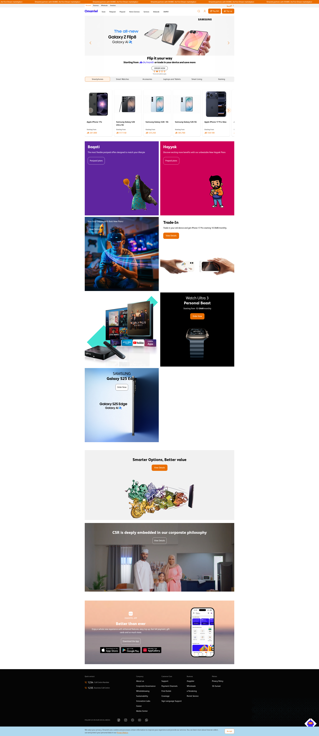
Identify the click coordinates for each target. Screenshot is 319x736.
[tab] (97, 79)
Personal (88, 5)
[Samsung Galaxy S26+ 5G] (157, 113)
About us (140, 681)
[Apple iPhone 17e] (98, 113)
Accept (229, 731)
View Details (94, 229)
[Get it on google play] (130, 650)
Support (164, 681)
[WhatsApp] (146, 720)
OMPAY (166, 12)
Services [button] (146, 12)
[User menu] (204, 11)
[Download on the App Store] (110, 650)
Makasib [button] (156, 12)
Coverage (165, 696)
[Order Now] (197, 329)
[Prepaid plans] (197, 178)
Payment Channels (169, 686)
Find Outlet (166, 691)
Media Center (142, 711)
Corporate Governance (146, 686)
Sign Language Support (171, 701)
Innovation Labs (143, 701)
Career (139, 706)
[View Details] (197, 254)
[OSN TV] (122, 329)
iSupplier (190, 681)
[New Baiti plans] (122, 254)
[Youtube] (139, 720)
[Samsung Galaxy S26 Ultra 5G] (128, 113)
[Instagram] (125, 720)
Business (96, 5)
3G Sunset (216, 686)
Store (103, 12)
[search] (198, 11)
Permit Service (193, 696)
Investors (113, 5)
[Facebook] (118, 720)
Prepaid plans (171, 161)
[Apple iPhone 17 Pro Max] (216, 113)
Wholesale (104, 5)
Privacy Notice (122, 733)
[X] (132, 720)
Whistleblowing (142, 691)
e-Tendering (192, 691)
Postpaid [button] (112, 12)
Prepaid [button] (122, 12)
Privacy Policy (217, 681)
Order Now (197, 316)
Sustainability (142, 696)
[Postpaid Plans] (122, 178)
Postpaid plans (96, 161)
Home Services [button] (134, 12)
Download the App (131, 641)
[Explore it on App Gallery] (151, 650)
